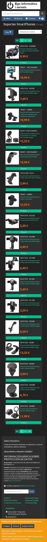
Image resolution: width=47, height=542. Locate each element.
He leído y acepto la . (20, 486)
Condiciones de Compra (12, 503)
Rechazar (16, 526)
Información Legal (31, 498)
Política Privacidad (10, 500)
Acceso (19, 18)
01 (21, 40)
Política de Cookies (37, 539)
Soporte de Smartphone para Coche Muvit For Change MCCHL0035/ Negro (29, 135)
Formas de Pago (31, 503)
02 (25, 40)
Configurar (6, 526)
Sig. (29, 40)
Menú (8, 18)
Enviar (32, 491)
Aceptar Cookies (27, 526)
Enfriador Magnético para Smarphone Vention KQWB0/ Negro (29, 51)
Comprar (23, 63)
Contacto (31, 18)
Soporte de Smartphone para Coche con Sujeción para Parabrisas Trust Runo (29, 114)
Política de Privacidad (15, 480)
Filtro (7, 32)
